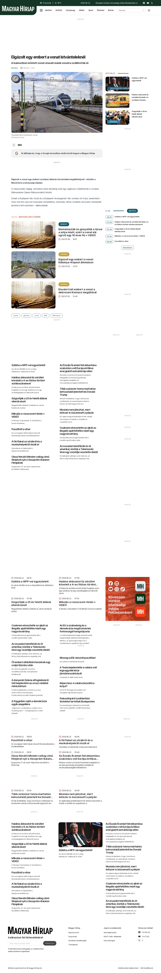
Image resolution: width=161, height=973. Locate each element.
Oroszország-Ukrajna (120, 88)
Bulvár (111, 10)
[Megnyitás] (41, 10)
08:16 (109, 217)
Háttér (81, 10)
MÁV (45, 315)
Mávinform (57, 315)
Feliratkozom (49, 943)
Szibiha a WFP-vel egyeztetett (139, 79)
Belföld (48, 10)
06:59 (109, 242)
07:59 (109, 222)
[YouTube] (148, 3)
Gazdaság (70, 10)
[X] (152, 3)
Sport (90, 10)
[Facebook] (144, 3)
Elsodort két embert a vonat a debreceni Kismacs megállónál (77, 291)
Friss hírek (47, 3)
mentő (15, 315)
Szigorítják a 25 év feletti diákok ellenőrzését (139, 114)
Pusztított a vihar (122, 241)
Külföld (59, 10)
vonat (37, 315)
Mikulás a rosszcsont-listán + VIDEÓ (130, 236)
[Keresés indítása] (143, 10)
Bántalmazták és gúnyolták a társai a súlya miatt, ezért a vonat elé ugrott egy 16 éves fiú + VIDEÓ (80, 232)
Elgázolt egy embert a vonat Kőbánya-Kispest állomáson (76, 261)
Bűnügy (64, 224)
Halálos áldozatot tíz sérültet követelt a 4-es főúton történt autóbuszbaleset (140, 99)
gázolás (26, 315)
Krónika (64, 254)
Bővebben (127, 248)
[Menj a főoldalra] (18, 8)
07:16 (109, 236)
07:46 (109, 229)
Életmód (100, 10)
